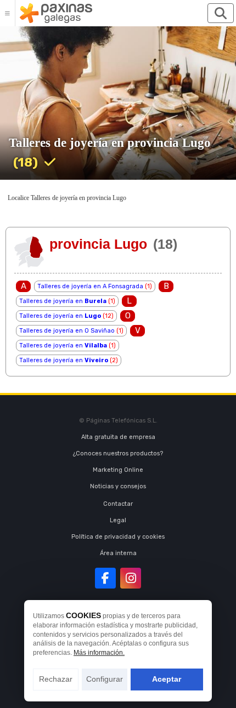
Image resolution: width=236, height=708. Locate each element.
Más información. (99, 652)
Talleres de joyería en (62, 301)
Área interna (118, 553)
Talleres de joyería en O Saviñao (67, 330)
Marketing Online (118, 469)
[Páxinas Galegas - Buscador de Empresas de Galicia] (56, 13)
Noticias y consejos (118, 486)
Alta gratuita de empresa (118, 437)
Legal (118, 520)
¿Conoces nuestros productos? (118, 453)
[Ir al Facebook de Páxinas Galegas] (105, 578)
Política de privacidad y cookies (118, 536)
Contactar (118, 503)
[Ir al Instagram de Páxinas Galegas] (130, 578)
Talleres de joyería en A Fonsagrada (90, 286)
